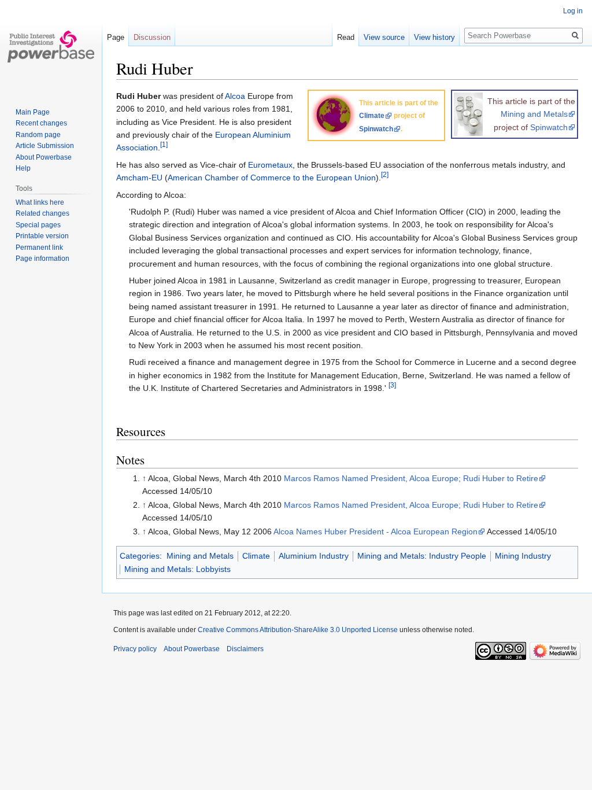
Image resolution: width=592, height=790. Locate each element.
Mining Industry (523, 555)
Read (345, 37)
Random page (38, 135)
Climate (371, 116)
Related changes (42, 213)
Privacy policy (135, 649)
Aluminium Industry (314, 555)
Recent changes (41, 123)
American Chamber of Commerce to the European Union (272, 177)
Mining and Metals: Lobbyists (177, 569)
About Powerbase (44, 157)
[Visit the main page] (51, 46)
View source (384, 37)
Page (115, 37)
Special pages (38, 225)
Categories (140, 555)
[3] (392, 385)
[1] (164, 145)
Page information (42, 258)
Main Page (33, 112)
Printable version (42, 236)
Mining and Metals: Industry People (421, 555)
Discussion (152, 37)
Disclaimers (245, 649)
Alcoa (235, 96)
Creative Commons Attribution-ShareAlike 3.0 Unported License (298, 630)
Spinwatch (549, 127)
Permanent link (39, 247)
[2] (384, 175)
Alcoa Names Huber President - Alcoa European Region (375, 531)
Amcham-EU (139, 177)
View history (434, 37)
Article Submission (45, 146)
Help (23, 168)
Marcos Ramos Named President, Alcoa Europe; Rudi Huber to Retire (411, 478)
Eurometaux (270, 164)
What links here (40, 202)
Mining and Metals (534, 114)
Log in (573, 11)
